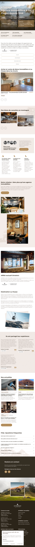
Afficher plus (5, 539)
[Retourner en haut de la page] (33, 546)
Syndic (19, 515)
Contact (19, 518)
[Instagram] (6, 471)
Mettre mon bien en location (23, 524)
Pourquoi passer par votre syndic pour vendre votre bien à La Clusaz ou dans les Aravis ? (25, 395)
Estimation (21, 21)
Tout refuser (6, 543)
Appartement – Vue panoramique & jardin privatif (14, 92)
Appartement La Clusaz (24, 125)
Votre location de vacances (23, 522)
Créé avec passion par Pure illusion (17, 545)
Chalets (3, 17)
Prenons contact (23, 149)
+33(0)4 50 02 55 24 (24, 0)
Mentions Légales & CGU (23, 533)
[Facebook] (9, 471)
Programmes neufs (5, 23)
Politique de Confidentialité (23, 532)
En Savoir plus (5, 192)
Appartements (22, 17)
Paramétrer (13, 543)
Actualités (20, 516)
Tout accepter (20, 543)
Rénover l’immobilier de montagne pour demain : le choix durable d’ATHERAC (8, 418)
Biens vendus (20, 513)
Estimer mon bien (21, 512)
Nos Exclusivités (6, 121)
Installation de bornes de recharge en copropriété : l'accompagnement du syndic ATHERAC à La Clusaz (8, 395)
